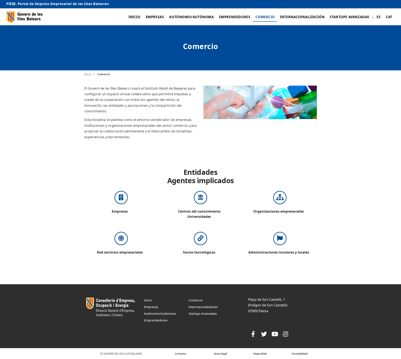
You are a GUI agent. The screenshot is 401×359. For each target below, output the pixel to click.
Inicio (134, 17)
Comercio (265, 17)
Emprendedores (234, 17)
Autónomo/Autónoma (191, 17)
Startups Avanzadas (349, 17)
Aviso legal (220, 353)
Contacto (180, 353)
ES (379, 17)
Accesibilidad (300, 353)
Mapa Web (260, 353)
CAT (389, 17)
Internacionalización (302, 17)
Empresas (155, 17)
